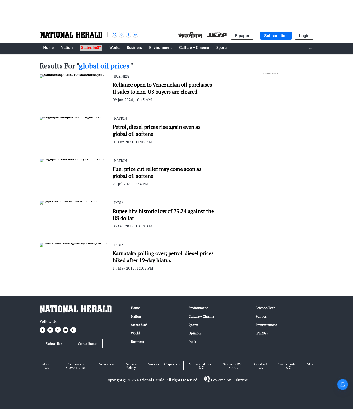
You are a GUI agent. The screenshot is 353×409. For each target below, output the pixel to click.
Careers (152, 364)
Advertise (106, 364)
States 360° (139, 324)
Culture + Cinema (201, 316)
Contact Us (261, 365)
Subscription (276, 36)
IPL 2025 (262, 333)
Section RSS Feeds (233, 365)
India (192, 341)
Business (137, 341)
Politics (261, 316)
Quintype (240, 380)
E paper (242, 36)
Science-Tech (265, 307)
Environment (198, 307)
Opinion (195, 333)
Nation (136, 316)
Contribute (87, 343)
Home (135, 307)
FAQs (308, 364)
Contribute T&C (287, 365)
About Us (47, 365)
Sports (193, 324)
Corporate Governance (76, 365)
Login (304, 36)
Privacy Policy (130, 365)
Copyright (172, 364)
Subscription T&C (200, 365)
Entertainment (266, 324)
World (135, 333)
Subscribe (54, 343)
